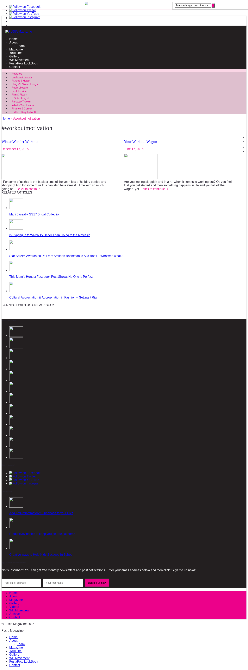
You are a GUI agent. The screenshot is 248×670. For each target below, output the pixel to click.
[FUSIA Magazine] (124, 31)
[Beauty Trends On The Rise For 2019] (16, 413)
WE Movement (19, 60)
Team (21, 46)
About (13, 42)
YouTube (15, 53)
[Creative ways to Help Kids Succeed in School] (16, 548)
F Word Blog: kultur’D (24, 112)
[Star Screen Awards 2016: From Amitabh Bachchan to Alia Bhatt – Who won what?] (16, 249)
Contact (14, 67)
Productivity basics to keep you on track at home (42, 533)
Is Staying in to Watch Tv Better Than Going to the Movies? (49, 235)
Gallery (14, 56)
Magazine (16, 49)
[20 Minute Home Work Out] (16, 402)
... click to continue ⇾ (29, 189)
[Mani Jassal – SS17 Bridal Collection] (16, 207)
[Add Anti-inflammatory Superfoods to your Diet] (16, 506)
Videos (14, 606)
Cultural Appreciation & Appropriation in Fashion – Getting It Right (54, 297)
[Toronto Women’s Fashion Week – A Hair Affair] (16, 457)
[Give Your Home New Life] (16, 435)
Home (13, 39)
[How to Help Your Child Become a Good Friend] (16, 446)
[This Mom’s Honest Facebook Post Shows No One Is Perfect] (16, 270)
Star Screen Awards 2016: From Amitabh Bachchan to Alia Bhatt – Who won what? (65, 256)
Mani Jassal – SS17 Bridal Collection (34, 214)
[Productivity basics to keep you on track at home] (16, 527)
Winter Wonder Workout (20, 142)
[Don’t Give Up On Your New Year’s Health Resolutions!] (16, 424)
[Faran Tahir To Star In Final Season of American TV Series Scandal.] (16, 357)
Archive (14, 613)
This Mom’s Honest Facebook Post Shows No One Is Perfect (51, 276)
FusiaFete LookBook (23, 63)
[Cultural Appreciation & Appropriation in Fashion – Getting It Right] (16, 290)
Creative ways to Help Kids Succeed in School (41, 554)
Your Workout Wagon (140, 142)
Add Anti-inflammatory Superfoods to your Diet (41, 513)
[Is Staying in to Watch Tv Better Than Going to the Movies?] (16, 228)
